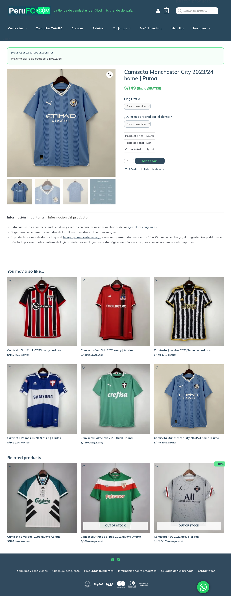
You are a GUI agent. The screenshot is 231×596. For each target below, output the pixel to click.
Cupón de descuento (66, 571)
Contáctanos (206, 571)
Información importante (26, 217)
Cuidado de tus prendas (177, 571)
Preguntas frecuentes (99, 571)
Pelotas (98, 28)
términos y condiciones (32, 571)
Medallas (177, 28)
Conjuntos (120, 28)
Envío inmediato (151, 28)
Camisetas (15, 28)
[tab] (26, 217)
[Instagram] (118, 559)
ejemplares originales (142, 227)
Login (6, 39)
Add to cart (150, 161)
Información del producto (68, 217)
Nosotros (200, 28)
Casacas (77, 28)
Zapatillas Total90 (49, 28)
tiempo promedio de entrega (82, 237)
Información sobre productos (137, 571)
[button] (144, 169)
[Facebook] (112, 559)
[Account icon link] (158, 10)
